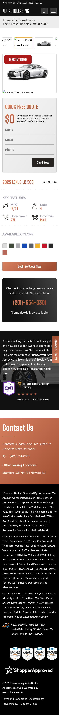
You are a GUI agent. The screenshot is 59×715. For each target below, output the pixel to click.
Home (7, 20)
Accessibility (37, 698)
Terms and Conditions (14, 698)
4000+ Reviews (35, 3)
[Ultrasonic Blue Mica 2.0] (24, 246)
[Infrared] (44, 246)
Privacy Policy (10, 703)
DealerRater (17, 629)
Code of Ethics (29, 703)
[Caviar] (51, 246)
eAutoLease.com (13, 692)
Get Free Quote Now (29, 266)
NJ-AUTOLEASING (15, 11)
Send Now (43, 162)
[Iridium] (18, 246)
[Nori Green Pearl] (11, 246)
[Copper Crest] (5, 252)
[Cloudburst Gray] (31, 246)
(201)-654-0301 (44, 11)
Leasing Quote (55, 349)
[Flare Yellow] (37, 246)
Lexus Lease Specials (16, 24)
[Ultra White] (5, 246)
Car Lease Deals (23, 20)
